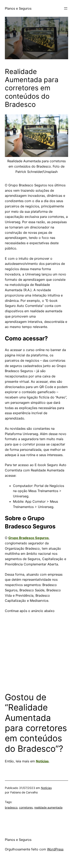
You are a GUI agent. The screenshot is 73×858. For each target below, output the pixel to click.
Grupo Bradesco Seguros (28, 538)
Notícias (42, 761)
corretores (26, 807)
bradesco (11, 807)
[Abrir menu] (65, 8)
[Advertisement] (36, 650)
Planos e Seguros (18, 8)
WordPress (55, 849)
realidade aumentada (48, 807)
